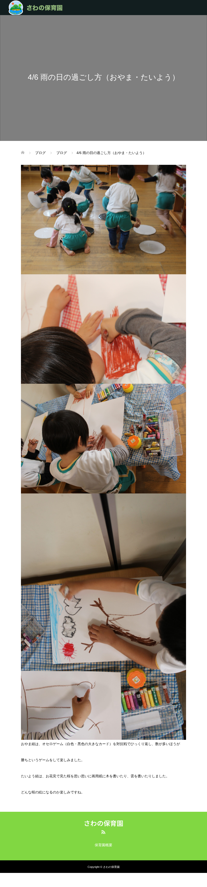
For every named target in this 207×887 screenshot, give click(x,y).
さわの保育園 (103, 823)
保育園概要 (103, 845)
